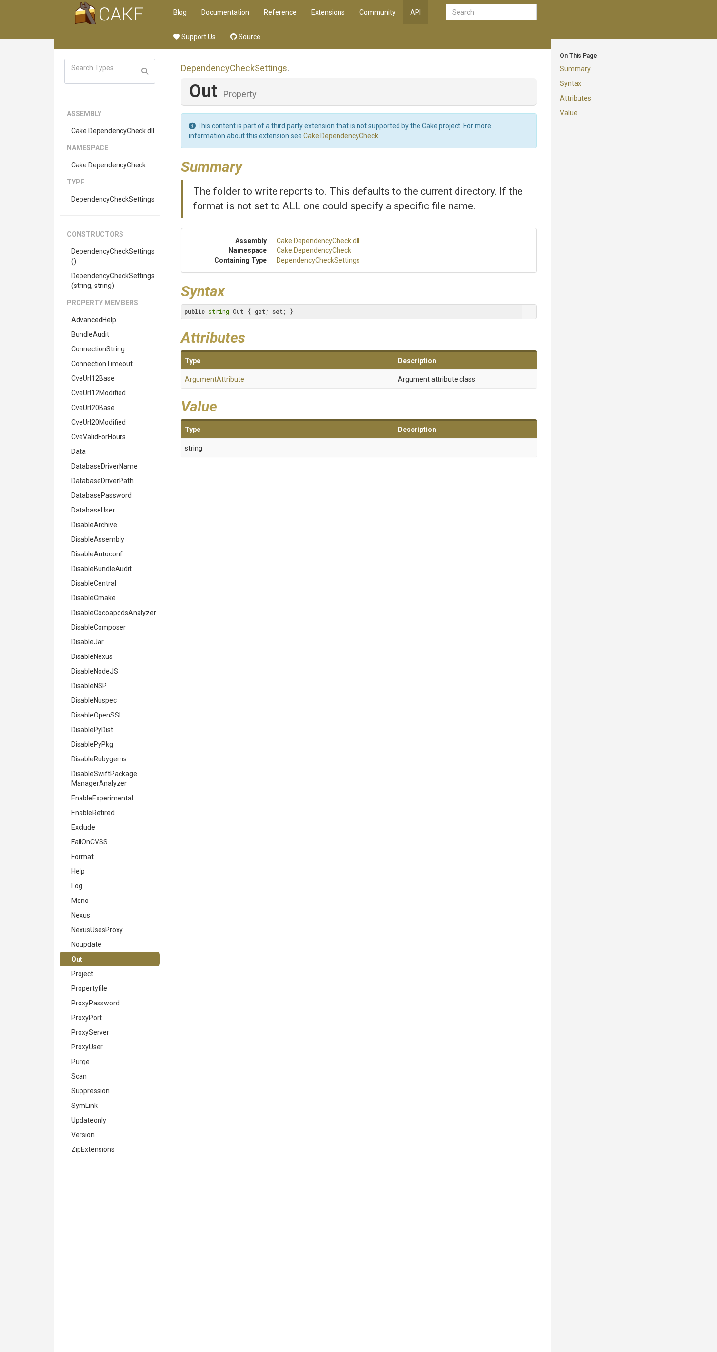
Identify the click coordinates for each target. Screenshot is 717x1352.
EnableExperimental (102, 798)
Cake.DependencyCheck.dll (112, 131)
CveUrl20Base (93, 407)
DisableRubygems (99, 759)
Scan (79, 1076)
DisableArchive (94, 525)
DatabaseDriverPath (102, 481)
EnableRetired (93, 813)
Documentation (225, 12)
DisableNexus (92, 656)
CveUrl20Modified (98, 422)
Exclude (83, 827)
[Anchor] (249, 165)
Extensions (328, 12)
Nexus (80, 915)
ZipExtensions (93, 1149)
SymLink (84, 1105)
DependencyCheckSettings (113, 199)
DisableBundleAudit (101, 569)
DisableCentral (93, 583)
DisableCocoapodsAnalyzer (113, 612)
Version (83, 1135)
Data (78, 451)
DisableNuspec (94, 700)
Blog (180, 12)
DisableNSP (89, 686)
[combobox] (491, 12)
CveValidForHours (98, 437)
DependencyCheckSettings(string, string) (113, 280)
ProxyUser (87, 1047)
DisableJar (87, 642)
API (415, 12)
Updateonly (88, 1120)
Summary (575, 69)
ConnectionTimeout (102, 364)
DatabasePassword (101, 495)
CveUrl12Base (93, 378)
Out (76, 959)
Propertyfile (89, 988)
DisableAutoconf (97, 554)
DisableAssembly (97, 539)
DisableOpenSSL (96, 715)
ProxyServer (90, 1032)
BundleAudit (90, 334)
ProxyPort (86, 1018)
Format (82, 856)
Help (78, 871)
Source (248, 37)
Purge (80, 1061)
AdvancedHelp (93, 320)
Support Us (198, 37)
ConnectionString (98, 349)
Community (377, 12)
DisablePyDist (92, 730)
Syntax (570, 83)
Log (76, 886)
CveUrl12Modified (98, 393)
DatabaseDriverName (104, 466)
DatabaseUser (93, 510)
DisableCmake (93, 598)
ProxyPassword (95, 1003)
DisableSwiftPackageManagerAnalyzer (104, 778)
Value (569, 113)
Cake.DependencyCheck (108, 165)
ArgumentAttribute (214, 379)
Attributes (575, 98)
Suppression (90, 1091)
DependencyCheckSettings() (113, 256)
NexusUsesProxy (97, 930)
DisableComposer (98, 627)
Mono (80, 900)
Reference (280, 12)
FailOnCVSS (89, 842)
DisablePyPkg (92, 744)
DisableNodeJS (94, 671)
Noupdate (86, 944)
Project (82, 974)
